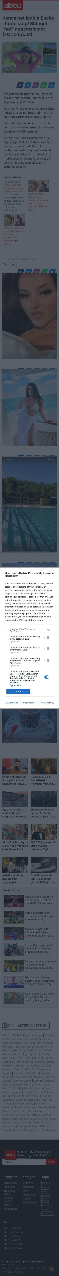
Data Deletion (11, 702)
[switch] (46, 637)
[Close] (53, 573)
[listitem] (29, 630)
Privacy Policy (47, 702)
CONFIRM (18, 691)
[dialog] (29, 638)
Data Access (29, 702)
